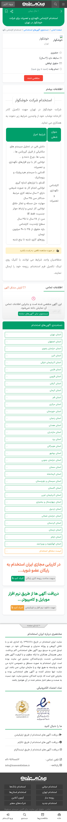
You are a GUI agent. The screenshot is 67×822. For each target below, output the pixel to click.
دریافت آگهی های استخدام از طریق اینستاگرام (37, 750)
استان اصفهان (54, 341)
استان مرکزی (55, 404)
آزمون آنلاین (18, 798)
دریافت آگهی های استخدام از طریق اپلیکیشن (36, 735)
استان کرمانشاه (54, 474)
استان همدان (55, 425)
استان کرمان (55, 390)
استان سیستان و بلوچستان (48, 481)
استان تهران (55, 334)
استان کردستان (54, 523)
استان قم (57, 397)
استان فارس (55, 369)
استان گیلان (55, 383)
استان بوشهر (55, 453)
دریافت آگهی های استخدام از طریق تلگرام (38, 742)
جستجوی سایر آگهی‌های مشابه (33, 314)
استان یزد (56, 439)
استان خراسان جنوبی (51, 460)
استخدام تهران (49, 792)
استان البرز (56, 355)
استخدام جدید (49, 803)
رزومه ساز (49, 798)
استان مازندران (54, 432)
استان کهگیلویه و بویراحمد (49, 544)
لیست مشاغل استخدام (50, 551)
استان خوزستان (54, 411)
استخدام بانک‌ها (18, 787)
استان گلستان (54, 488)
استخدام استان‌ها (17, 792)
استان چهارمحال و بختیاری (48, 502)
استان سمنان (55, 467)
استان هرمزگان (54, 446)
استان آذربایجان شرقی (51, 362)
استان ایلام (56, 537)
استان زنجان (55, 418)
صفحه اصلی (56, 30)
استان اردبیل (55, 509)
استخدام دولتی (49, 787)
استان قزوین (55, 376)
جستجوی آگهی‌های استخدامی (36, 30)
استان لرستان (55, 530)
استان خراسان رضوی (51, 348)
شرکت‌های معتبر (18, 803)
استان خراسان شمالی (51, 516)
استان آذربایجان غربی (51, 495)
